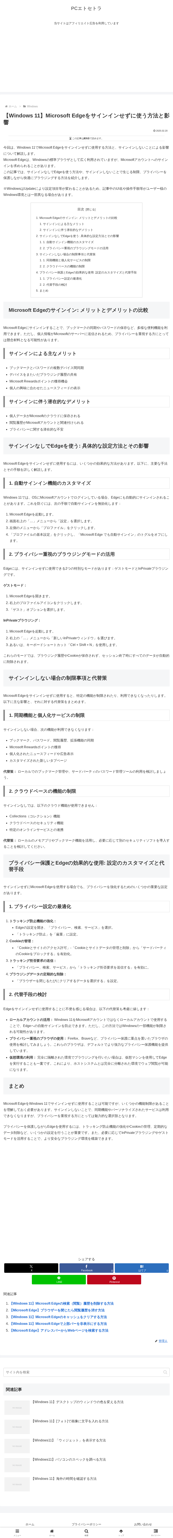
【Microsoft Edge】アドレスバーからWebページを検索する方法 (58, 1330)
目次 (80, 209)
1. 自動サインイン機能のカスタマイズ (68, 242)
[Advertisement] (86, 62)
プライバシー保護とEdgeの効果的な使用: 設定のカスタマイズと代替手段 (88, 272)
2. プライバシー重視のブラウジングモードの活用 (75, 248)
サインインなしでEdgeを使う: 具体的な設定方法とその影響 (79, 236)
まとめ (43, 290)
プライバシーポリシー (86, 1524)
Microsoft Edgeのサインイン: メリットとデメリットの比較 (78, 217)
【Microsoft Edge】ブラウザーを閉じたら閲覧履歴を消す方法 (57, 1310)
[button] (165, 1372)
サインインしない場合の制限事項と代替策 (67, 254)
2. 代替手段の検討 (55, 284)
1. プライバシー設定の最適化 (62, 278)
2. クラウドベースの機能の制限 (64, 266)
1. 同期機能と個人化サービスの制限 (67, 260)
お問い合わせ (143, 1524)
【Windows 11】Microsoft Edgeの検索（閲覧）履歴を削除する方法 (61, 1303)
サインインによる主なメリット (63, 224)
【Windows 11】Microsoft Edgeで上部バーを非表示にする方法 (58, 1323)
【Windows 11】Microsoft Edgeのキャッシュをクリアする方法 (58, 1317)
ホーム (30, 1524)
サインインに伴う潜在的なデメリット (68, 229)
